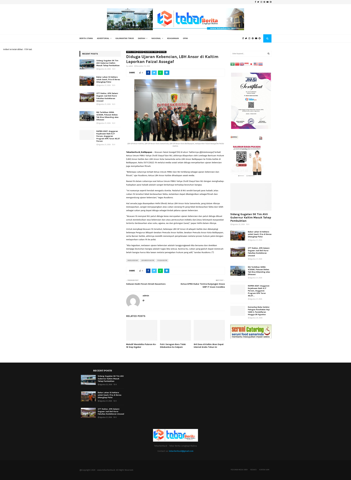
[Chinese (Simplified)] (237, 64)
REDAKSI (253, 470)
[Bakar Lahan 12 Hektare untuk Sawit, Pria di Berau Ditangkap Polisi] (87, 81)
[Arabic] (232, 64)
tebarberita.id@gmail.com (181, 451)
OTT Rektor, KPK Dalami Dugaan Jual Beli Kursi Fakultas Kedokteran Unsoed (107, 97)
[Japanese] (251, 64)
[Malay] (256, 64)
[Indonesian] (246, 64)
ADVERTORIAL (103, 38)
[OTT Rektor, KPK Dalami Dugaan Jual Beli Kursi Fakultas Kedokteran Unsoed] (87, 97)
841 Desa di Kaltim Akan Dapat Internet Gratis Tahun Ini (208, 345)
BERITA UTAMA (86, 38)
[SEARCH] (268, 53)
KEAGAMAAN (173, 38)
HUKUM (140, 52)
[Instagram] (250, 38)
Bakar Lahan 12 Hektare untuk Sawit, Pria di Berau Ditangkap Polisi (108, 79)
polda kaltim (162, 260)
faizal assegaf (133, 260)
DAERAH (141, 38)
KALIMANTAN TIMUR (125, 38)
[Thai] (260, 64)
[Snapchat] (260, 38)
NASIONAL (156, 38)
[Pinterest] (253, 38)
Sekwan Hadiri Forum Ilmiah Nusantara (145, 284)
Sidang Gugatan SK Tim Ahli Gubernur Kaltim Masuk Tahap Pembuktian (108, 63)
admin (130, 66)
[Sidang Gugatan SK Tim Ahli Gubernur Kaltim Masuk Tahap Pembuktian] (87, 64)
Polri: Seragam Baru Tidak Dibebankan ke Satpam (173, 345)
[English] (242, 64)
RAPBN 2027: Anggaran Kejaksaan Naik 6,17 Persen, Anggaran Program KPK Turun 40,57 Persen (108, 136)
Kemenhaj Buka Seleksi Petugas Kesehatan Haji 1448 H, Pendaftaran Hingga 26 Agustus (259, 311)
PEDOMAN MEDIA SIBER (239, 470)
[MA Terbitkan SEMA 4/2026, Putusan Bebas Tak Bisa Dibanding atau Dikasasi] (87, 116)
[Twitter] (246, 38)
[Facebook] (243, 38)
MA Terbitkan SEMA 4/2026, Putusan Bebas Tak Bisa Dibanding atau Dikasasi (107, 116)
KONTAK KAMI (264, 470)
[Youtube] (257, 38)
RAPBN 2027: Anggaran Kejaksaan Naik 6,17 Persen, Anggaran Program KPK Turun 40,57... (258, 291)
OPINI (185, 38)
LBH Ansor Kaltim (147, 260)
